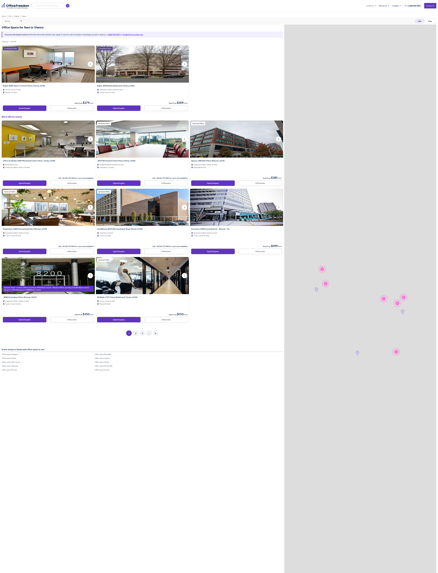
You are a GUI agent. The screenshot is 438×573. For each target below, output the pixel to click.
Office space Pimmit (102, 362)
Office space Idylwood (10, 366)
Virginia (16, 16)
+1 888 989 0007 (414, 6)
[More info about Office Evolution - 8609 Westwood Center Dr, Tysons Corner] (48, 156)
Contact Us (430, 6)
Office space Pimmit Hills (104, 366)
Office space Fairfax (9, 358)
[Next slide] (90, 64)
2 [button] (403, 297)
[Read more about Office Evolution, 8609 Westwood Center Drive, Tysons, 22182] (48, 173)
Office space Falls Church (11, 362)
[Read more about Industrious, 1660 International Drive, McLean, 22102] (48, 241)
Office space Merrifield (103, 354)
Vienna (24, 16)
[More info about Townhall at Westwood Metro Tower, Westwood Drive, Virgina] (142, 156)
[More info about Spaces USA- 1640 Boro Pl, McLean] (236, 156)
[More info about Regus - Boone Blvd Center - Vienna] (142, 81)
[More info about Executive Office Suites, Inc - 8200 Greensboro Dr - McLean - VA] (236, 224)
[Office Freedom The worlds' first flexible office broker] (15, 5)
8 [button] (397, 303)
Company (395, 6)
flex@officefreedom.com (133, 35)
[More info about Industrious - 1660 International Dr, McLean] (48, 224)
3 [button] (325, 283)
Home (4, 16)
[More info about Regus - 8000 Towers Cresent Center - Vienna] (48, 81)
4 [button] (383, 298)
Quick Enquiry (25, 108)
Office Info (72, 108)
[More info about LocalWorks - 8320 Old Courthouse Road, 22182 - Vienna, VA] (142, 224)
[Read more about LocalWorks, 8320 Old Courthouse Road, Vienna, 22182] (142, 241)
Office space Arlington (10, 354)
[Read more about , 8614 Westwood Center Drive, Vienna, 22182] (142, 173)
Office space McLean (9, 370)
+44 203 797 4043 (68, 178)
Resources (383, 6)
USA (9, 16)
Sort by (7, 21)
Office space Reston (102, 370)
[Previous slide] (6, 64)
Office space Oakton (102, 358)
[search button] (67, 6)
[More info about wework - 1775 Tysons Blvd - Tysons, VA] (142, 293)
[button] (357, 353)
